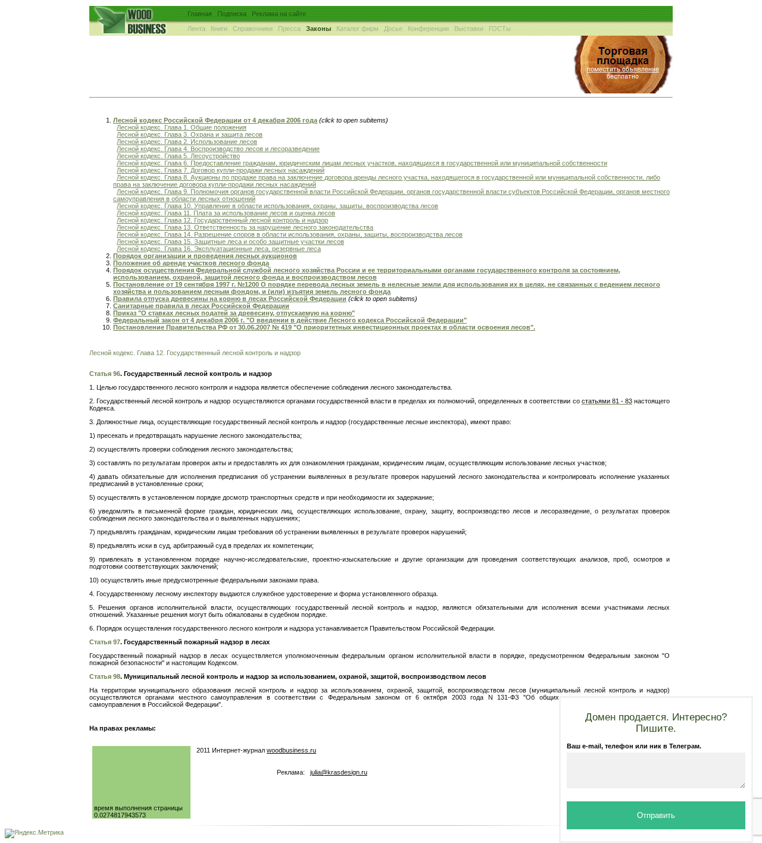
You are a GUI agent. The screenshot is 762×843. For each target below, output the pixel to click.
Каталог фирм (357, 28)
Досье (393, 28)
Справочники (253, 28)
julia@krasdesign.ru (338, 772)
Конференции (428, 28)
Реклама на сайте (279, 13)
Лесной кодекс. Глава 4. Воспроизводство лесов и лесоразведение (218, 148)
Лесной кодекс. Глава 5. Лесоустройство (178, 155)
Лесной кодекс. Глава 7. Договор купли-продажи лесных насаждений (220, 170)
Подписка (231, 13)
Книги (219, 28)
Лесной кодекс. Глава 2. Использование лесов (187, 141)
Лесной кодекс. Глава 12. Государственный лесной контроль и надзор (222, 220)
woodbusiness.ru (291, 750)
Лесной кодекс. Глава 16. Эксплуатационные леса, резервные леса (219, 248)
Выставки (468, 28)
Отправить (656, 815)
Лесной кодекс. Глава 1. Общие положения (181, 127)
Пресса (289, 28)
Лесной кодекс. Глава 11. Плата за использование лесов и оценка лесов (226, 213)
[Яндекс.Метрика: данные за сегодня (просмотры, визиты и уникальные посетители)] (34, 833)
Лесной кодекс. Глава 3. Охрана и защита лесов (190, 134)
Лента (196, 28)
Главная (200, 13)
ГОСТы (500, 28)
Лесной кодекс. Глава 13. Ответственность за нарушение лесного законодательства (245, 227)
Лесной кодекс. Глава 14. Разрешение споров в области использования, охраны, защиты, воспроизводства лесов (290, 234)
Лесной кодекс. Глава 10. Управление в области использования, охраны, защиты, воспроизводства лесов (277, 205)
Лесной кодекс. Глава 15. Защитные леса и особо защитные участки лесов (230, 241)
